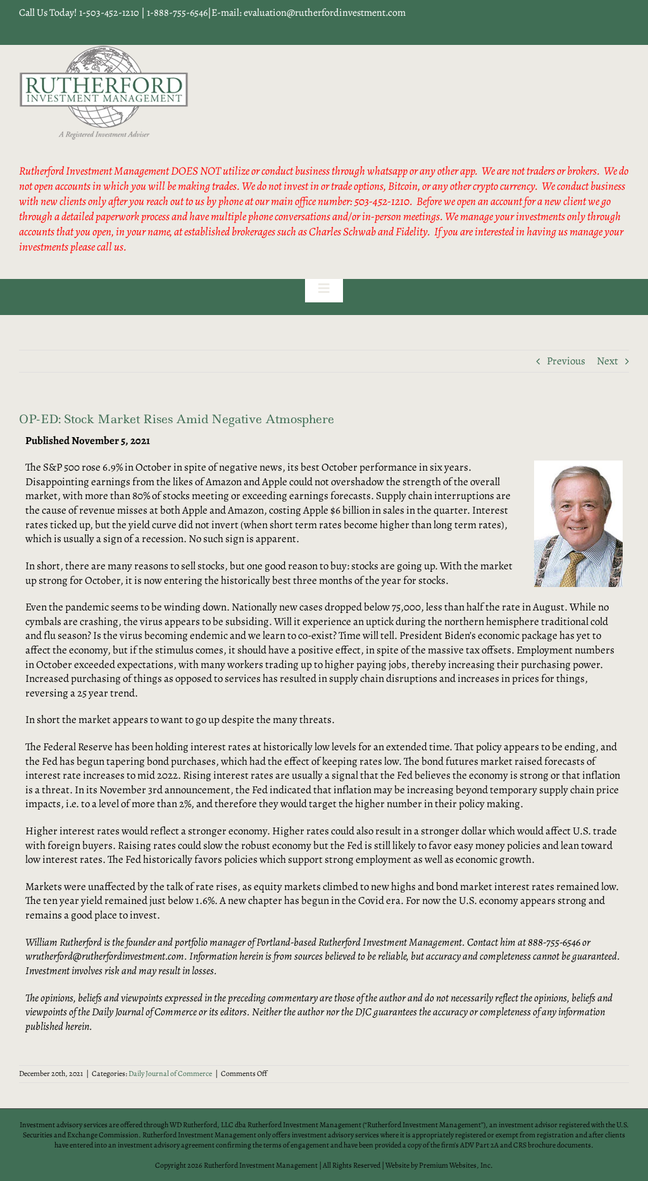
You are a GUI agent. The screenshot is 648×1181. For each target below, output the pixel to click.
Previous (566, 361)
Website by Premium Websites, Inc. (439, 1165)
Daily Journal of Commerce (170, 1073)
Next (607, 361)
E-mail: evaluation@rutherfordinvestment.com (308, 13)
